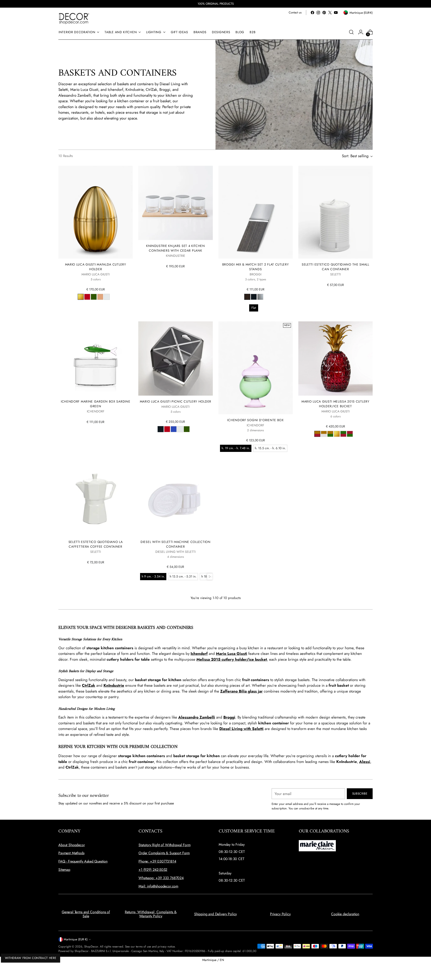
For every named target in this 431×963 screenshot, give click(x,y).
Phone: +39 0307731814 (157, 861)
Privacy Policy (280, 914)
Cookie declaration (345, 914)
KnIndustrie (113, 685)
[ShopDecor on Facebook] (312, 13)
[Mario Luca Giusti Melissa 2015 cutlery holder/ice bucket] (335, 358)
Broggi (229, 717)
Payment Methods (71, 853)
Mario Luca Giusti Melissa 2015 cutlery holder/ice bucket (335, 403)
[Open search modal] (351, 32)
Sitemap (64, 869)
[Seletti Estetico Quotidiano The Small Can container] (335, 212)
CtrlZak (88, 685)
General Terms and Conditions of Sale (86, 914)
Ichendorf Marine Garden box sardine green (95, 403)
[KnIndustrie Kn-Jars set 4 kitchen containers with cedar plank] (175, 203)
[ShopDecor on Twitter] (330, 13)
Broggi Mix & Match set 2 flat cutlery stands (255, 266)
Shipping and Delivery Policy (215, 914)
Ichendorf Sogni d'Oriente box (255, 420)
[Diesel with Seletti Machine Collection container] (175, 499)
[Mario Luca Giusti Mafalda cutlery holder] (95, 212)
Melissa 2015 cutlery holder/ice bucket (231, 659)
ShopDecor (91, 946)
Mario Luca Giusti (231, 653)
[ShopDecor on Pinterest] (324, 13)
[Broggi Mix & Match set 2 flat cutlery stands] (255, 212)
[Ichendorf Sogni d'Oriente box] (255, 367)
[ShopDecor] (74, 18)
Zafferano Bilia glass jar (241, 691)
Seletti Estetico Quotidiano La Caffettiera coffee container (95, 544)
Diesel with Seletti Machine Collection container (176, 544)
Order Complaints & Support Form (164, 853)
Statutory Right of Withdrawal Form (165, 845)
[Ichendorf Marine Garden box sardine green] (95, 358)
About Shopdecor (71, 845)
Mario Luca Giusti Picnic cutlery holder (175, 401)
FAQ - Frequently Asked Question (83, 861)
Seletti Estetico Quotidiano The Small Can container (335, 266)
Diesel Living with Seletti (241, 728)
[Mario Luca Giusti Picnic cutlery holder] (175, 358)
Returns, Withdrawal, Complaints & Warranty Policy (151, 914)
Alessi (364, 761)
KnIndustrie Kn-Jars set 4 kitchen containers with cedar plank (175, 248)
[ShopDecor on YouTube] (336, 13)
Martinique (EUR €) (76, 939)
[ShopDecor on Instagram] (318, 13)
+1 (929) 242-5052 (153, 869)
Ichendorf (199, 653)
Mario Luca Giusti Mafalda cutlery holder (95, 266)
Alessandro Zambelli (196, 717)
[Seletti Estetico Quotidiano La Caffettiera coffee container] (95, 499)
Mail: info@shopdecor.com (158, 886)
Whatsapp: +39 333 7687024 (161, 877)
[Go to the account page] (360, 32)
